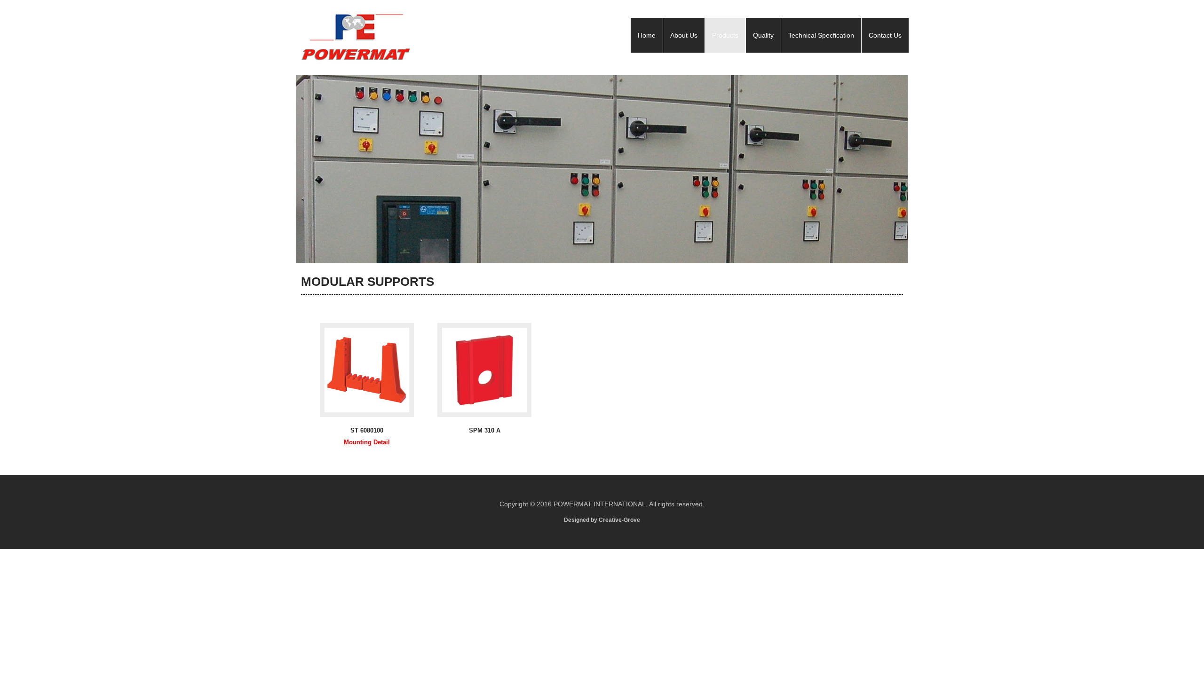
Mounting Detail (367, 442)
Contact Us (885, 35)
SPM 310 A (484, 430)
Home (647, 35)
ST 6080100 (366, 430)
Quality (763, 35)
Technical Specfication (821, 35)
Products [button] (725, 35)
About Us (683, 35)
